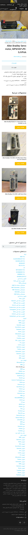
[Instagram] (24, 522)
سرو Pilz (22, 409)
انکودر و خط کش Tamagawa (17, 309)
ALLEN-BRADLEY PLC (19, 259)
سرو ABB (22, 365)
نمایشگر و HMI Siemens (18, 290)
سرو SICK (22, 424)
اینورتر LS (22, 343)
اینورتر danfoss (21, 347)
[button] (2, 13)
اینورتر (24, 318)
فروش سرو (20, 41)
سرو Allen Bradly (11, 41)
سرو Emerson (21, 384)
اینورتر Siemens (20, 354)
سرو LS (23, 402)
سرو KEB (22, 395)
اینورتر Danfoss (20, 440)
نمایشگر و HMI (22, 283)
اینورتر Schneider (20, 351)
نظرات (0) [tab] (14, 67)
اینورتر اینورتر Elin (20, 340)
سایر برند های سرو (20, 433)
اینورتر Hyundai (21, 325)
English (22, 9)
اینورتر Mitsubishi (20, 334)
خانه (25, 41)
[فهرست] (26, 9)
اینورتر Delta (21, 321)
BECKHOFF (22, 263)
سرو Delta (22, 382)
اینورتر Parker (21, 349)
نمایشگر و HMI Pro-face (18, 285)
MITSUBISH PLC (20, 270)
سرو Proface (21, 411)
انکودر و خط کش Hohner (18, 314)
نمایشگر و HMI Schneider (18, 287)
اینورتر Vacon (21, 336)
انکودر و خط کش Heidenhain (17, 316)
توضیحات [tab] (14, 63)
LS (24, 268)
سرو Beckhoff (21, 376)
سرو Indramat (21, 393)
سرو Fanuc (22, 389)
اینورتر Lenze (21, 345)
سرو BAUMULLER (20, 373)
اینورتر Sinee (21, 332)
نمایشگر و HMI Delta (19, 294)
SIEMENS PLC (21, 274)
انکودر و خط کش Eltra (19, 312)
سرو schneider (21, 420)
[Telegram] (20, 522)
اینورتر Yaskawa (20, 329)
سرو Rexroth (21, 413)
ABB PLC (22, 257)
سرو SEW (22, 422)
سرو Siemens (21, 426)
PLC (25, 254)
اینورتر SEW (22, 323)
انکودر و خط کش (22, 279)
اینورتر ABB (22, 358)
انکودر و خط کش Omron (18, 305)
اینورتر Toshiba (21, 338)
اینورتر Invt (22, 356)
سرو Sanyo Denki (20, 417)
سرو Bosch (22, 378)
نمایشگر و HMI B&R (20, 292)
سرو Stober (22, 428)
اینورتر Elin (22, 444)
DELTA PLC (22, 265)
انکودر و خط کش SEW (19, 303)
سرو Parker (22, 406)
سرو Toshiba (21, 431)
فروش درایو (23, 435)
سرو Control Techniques (18, 380)
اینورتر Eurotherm (20, 327)
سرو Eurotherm (21, 387)
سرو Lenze (22, 400)
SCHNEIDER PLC (20, 272)
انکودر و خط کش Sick (19, 281)
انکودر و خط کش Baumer (18, 301)
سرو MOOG (22, 404)
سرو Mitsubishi (21, 362)
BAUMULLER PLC (20, 261)
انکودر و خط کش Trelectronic (17, 307)
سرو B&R (22, 369)
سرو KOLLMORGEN (20, 398)
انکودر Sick (22, 299)
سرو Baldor (22, 371)
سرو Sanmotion (20, 415)
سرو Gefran (22, 391)
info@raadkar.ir (20, 517)
